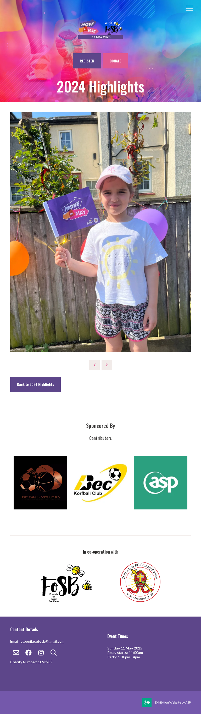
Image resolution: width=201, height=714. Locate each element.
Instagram (41, 652)
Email (15, 652)
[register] (100, 36)
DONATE (115, 60)
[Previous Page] (94, 365)
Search (53, 652)
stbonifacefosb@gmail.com (42, 641)
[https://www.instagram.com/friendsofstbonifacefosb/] (80, 601)
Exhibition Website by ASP (173, 702)
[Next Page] (107, 365)
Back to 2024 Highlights (35, 384)
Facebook (28, 652)
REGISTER (87, 60)
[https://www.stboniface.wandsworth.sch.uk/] (140, 601)
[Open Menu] (189, 8)
